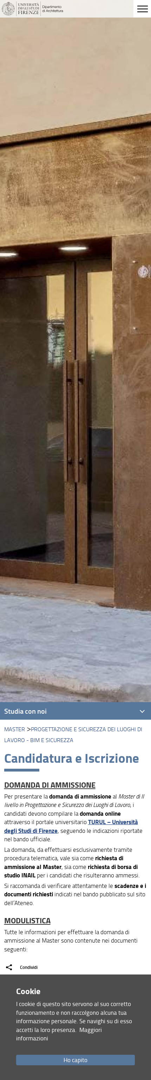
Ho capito (75, 1060)
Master (14, 729)
